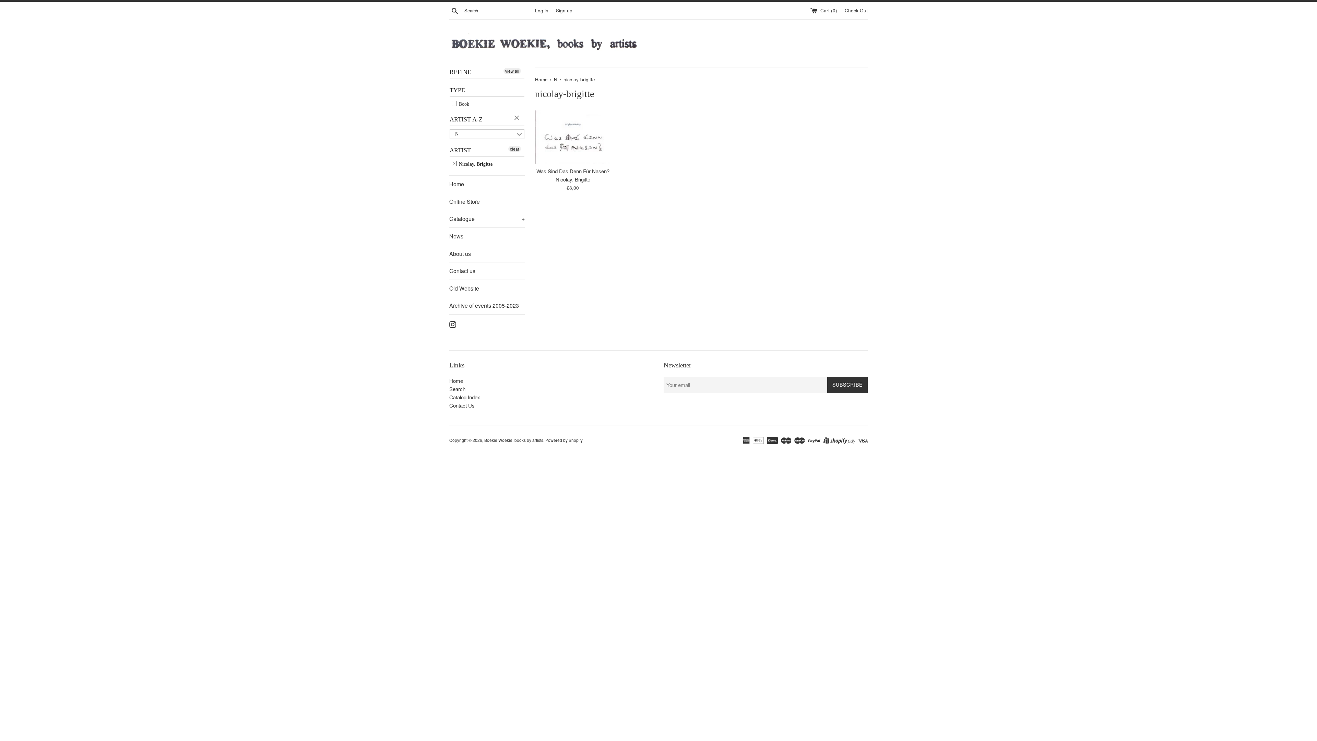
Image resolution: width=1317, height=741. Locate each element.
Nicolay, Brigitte (475, 164)
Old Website (464, 288)
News (456, 236)
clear (517, 118)
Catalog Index (464, 397)
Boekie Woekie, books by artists (513, 440)
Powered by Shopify (564, 440)
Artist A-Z (466, 119)
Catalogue (487, 219)
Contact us (462, 271)
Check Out (856, 10)
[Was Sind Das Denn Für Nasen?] (572, 137)
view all (512, 71)
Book (463, 104)
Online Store (464, 201)
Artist (460, 150)
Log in (541, 10)
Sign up (564, 10)
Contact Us (462, 405)
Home (456, 184)
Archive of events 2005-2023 (484, 305)
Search (457, 388)
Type (457, 90)
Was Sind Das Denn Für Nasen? (572, 171)
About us (460, 254)
